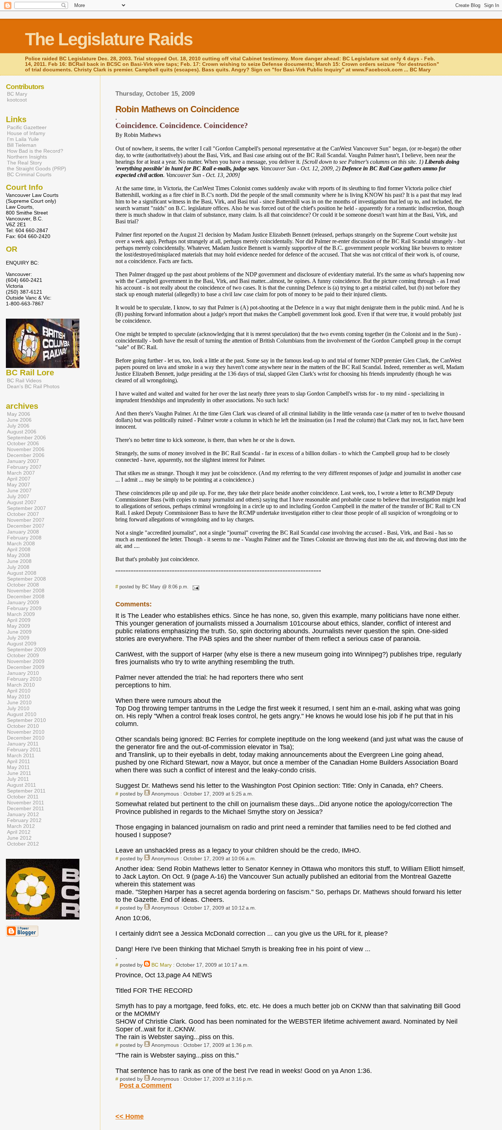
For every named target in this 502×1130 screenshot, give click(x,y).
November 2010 (25, 732)
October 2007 (23, 514)
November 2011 (25, 802)
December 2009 (25, 667)
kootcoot (17, 100)
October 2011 (23, 797)
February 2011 (24, 749)
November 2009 (25, 661)
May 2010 (18, 696)
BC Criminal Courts (29, 174)
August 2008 (21, 573)
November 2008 (25, 591)
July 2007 (18, 496)
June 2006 (19, 420)
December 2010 (25, 738)
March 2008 (21, 543)
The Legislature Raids (109, 39)
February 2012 (24, 820)
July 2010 (18, 708)
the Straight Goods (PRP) (36, 168)
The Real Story (24, 163)
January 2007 (23, 461)
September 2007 (26, 508)
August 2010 (21, 714)
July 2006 (18, 426)
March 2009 (21, 614)
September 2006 (26, 437)
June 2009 (19, 632)
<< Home (129, 1116)
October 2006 (23, 443)
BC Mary (161, 965)
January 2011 (23, 744)
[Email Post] (194, 586)
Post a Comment (145, 1085)
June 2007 (19, 490)
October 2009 (23, 655)
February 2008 (24, 538)
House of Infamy (26, 133)
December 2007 (25, 526)
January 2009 (23, 602)
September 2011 (26, 791)
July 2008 (18, 567)
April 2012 (19, 832)
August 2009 (21, 644)
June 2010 (19, 702)
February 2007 (24, 467)
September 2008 (26, 579)
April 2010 (19, 691)
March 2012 (21, 826)
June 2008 (19, 561)
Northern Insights (27, 157)
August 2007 (21, 502)
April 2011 (18, 761)
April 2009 (19, 620)
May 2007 (18, 485)
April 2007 (19, 479)
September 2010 (26, 720)
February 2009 (24, 608)
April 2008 (19, 549)
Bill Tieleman (21, 145)
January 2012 (23, 814)
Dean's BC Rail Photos (33, 386)
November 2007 (25, 520)
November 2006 (25, 449)
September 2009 (26, 649)
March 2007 (21, 473)
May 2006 (18, 414)
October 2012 (23, 844)
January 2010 (23, 673)
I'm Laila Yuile (23, 139)
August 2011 (21, 785)
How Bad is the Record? (35, 151)
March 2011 (21, 755)
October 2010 (23, 726)
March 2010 (21, 685)
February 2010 (24, 679)
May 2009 (18, 626)
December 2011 (25, 808)
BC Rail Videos (24, 380)
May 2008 (18, 555)
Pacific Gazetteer (27, 127)
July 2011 (18, 779)
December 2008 (25, 596)
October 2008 (23, 585)
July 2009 (18, 638)
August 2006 (21, 432)
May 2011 (18, 767)
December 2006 (25, 455)
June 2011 (19, 773)
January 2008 (23, 532)
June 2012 (19, 838)
